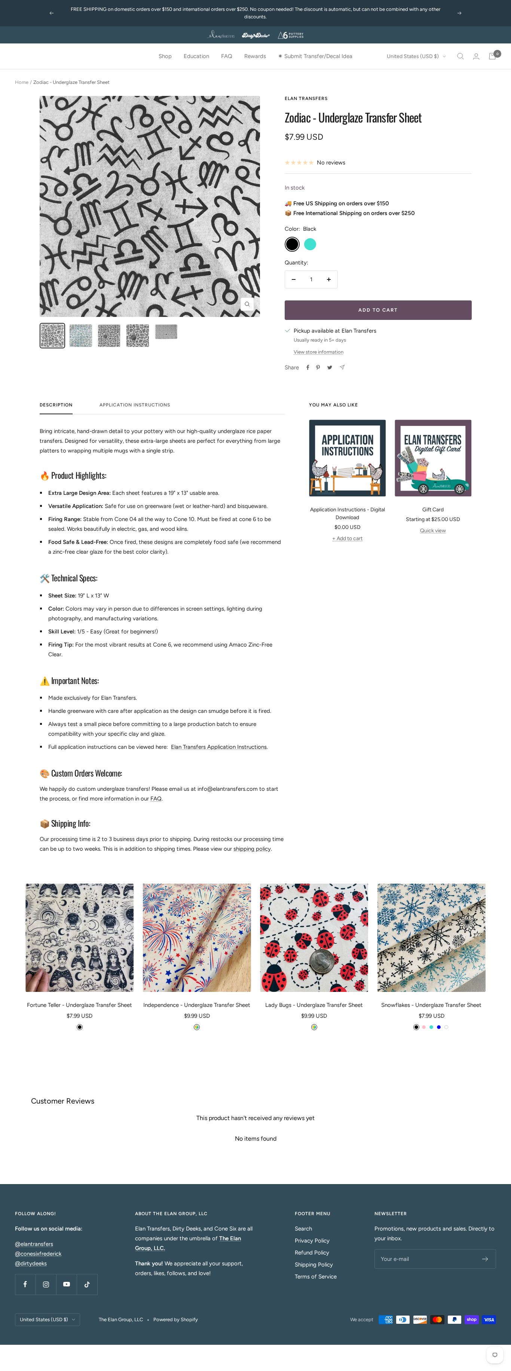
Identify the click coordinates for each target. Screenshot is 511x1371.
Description (56, 405)
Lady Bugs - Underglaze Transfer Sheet (314, 1005)
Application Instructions (135, 405)
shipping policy (252, 848)
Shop (165, 56)
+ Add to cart (347, 538)
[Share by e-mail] (342, 367)
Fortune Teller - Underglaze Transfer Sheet (79, 1005)
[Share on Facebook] (307, 367)
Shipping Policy (314, 1264)
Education (196, 56)
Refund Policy (312, 1252)
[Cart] (492, 56)
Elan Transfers (306, 98)
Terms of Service (316, 1276)
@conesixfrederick (38, 1253)
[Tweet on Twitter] (330, 367)
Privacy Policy (312, 1240)
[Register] (485, 1259)
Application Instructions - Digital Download (347, 513)
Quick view (433, 530)
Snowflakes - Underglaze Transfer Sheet (431, 1005)
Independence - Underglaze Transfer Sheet (196, 1005)
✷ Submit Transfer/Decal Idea (315, 56)
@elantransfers (34, 1244)
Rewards (255, 56)
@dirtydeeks (31, 1263)
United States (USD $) (413, 56)
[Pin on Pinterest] (318, 367)
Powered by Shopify (175, 1319)
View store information (318, 352)
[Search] (460, 56)
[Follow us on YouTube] (66, 1284)
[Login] (476, 56)
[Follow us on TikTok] (87, 1284)
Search (303, 1228)
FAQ (226, 56)
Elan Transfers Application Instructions (219, 747)
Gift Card (433, 509)
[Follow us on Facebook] (25, 1284)
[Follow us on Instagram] (46, 1284)
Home (21, 82)
